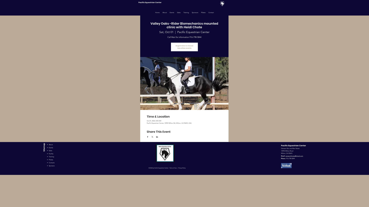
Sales (50, 151)
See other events (184, 48)
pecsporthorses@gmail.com (294, 156)
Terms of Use (173, 168)
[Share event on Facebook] (148, 137)
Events (51, 148)
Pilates (51, 160)
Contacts (51, 163)
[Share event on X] (152, 137)
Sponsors (52, 166)
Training (51, 157)
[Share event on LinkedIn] (157, 137)
